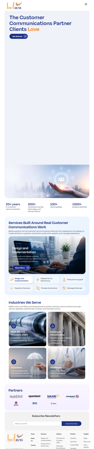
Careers (33, 445)
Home (33, 434)
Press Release (86, 446)
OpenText (73, 442)
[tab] (21, 279)
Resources (87, 442)
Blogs (85, 438)
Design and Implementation (46, 439)
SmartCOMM (74, 445)
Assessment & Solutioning (45, 445)
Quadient (73, 438)
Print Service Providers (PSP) (60, 440)
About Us (33, 440)
